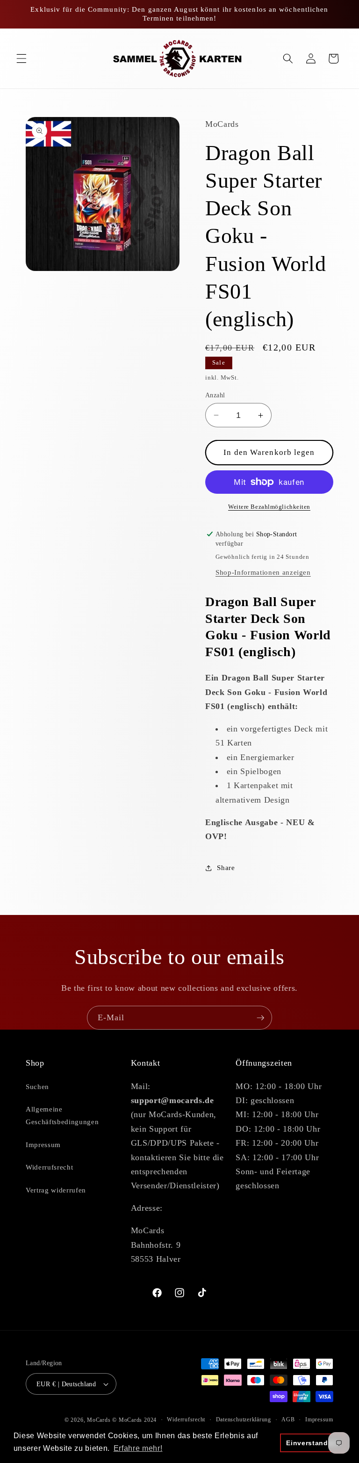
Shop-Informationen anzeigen (263, 572)
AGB (287, 1419)
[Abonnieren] (260, 1018)
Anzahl (215, 395)
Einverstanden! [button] (312, 1443)
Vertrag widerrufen (56, 1190)
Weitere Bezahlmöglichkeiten (269, 506)
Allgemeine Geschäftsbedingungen (62, 1115)
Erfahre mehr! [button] (138, 1448)
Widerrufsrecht (49, 1167)
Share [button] (226, 867)
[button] (21, 58)
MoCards (98, 1420)
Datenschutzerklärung (243, 1419)
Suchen (37, 1086)
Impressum (43, 1144)
